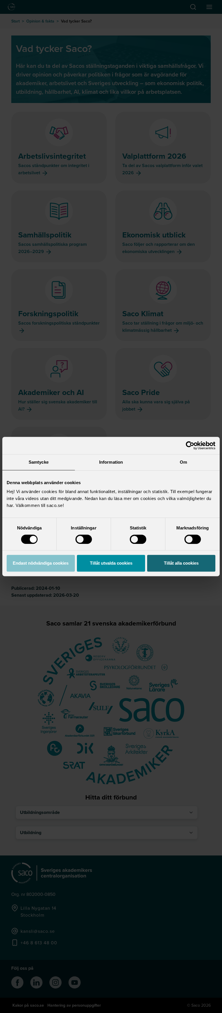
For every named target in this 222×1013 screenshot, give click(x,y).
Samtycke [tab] (39, 462)
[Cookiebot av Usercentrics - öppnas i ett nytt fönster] (190, 445)
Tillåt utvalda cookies (111, 563)
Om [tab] (183, 462)
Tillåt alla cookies (181, 563)
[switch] (83, 539)
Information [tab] (111, 462)
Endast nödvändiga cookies (41, 563)
